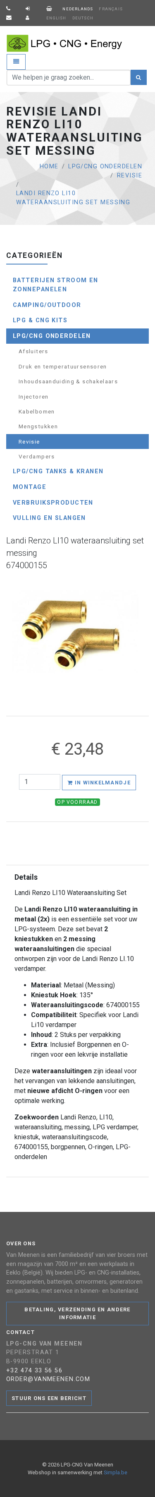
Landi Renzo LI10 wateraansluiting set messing (73, 198)
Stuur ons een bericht (49, 1398)
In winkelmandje (101, 782)
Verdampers (37, 456)
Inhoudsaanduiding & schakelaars (68, 381)
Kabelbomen (37, 411)
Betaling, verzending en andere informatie (77, 1313)
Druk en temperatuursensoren (63, 366)
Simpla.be (115, 1472)
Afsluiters (33, 351)
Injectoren (34, 396)
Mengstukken (38, 426)
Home (49, 166)
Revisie (129, 175)
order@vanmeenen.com (48, 1379)
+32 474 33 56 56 (34, 1370)
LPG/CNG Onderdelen (105, 166)
